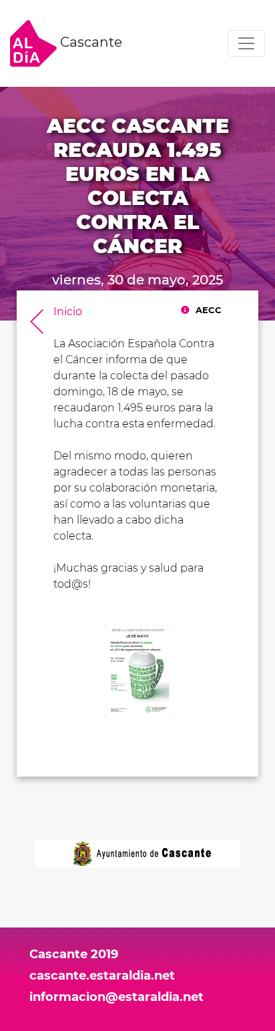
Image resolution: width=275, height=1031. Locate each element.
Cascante (89, 42)
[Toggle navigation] (246, 43)
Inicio (67, 311)
